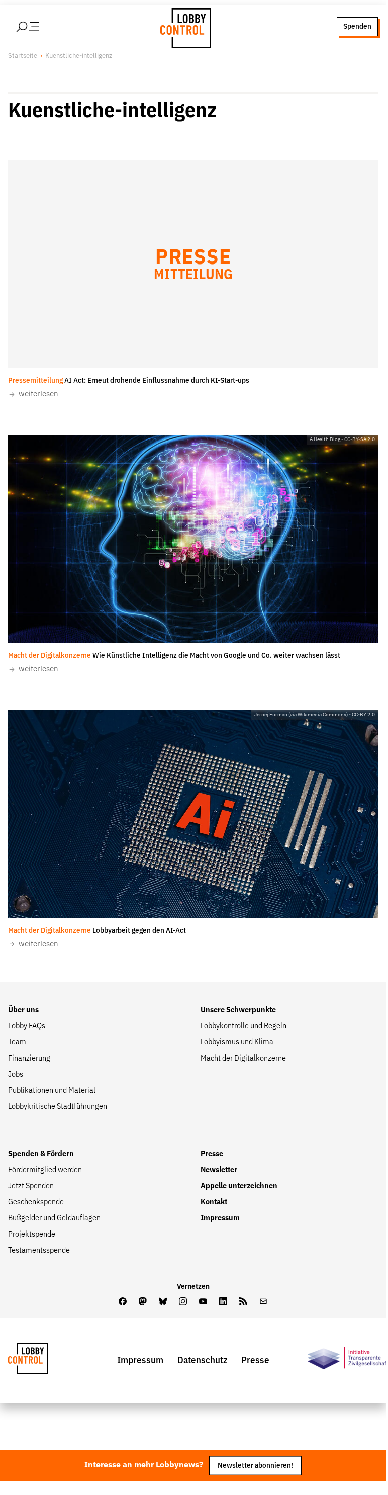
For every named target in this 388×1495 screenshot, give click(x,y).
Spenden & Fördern (41, 1154)
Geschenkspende (36, 1202)
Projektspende (31, 1234)
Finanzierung (29, 1058)
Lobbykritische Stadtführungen (57, 1107)
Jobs (15, 1075)
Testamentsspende (39, 1251)
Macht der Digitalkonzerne (243, 1058)
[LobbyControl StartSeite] (43, 1361)
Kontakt (214, 1202)
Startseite (22, 56)
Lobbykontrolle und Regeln (243, 1026)
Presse (212, 1154)
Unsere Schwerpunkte (238, 1010)
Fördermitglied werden (45, 1170)
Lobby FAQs (26, 1026)
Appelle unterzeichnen (239, 1186)
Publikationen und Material (51, 1091)
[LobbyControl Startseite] (183, 26)
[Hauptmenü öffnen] (40, 26)
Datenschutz (202, 1360)
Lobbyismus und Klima (237, 1042)
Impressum (220, 1218)
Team (17, 1042)
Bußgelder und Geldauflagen (54, 1218)
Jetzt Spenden (31, 1186)
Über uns (23, 1010)
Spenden (357, 26)
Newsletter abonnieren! (255, 1465)
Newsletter (219, 1170)
